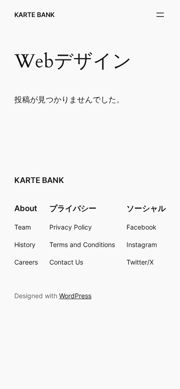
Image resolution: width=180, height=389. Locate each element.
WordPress (75, 296)
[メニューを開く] (160, 14)
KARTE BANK (34, 14)
